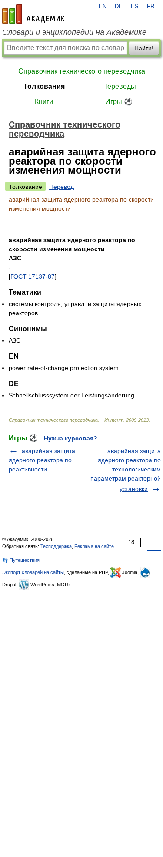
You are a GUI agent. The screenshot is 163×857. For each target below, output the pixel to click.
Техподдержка (56, 546)
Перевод (61, 186)
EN (102, 6)
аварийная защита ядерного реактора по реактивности (42, 460)
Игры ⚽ (119, 101)
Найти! (143, 48)
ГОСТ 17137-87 (32, 276)
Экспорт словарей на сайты (33, 572)
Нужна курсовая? (70, 438)
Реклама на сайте (94, 546)
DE (119, 6)
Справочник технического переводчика (81, 71)
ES (135, 6)
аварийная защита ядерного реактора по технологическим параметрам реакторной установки (125, 469)
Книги (44, 101)
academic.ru (33, 14)
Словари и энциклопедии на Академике (74, 32)
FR (150, 6)
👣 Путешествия (21, 560)
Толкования (44, 86)
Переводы (119, 86)
